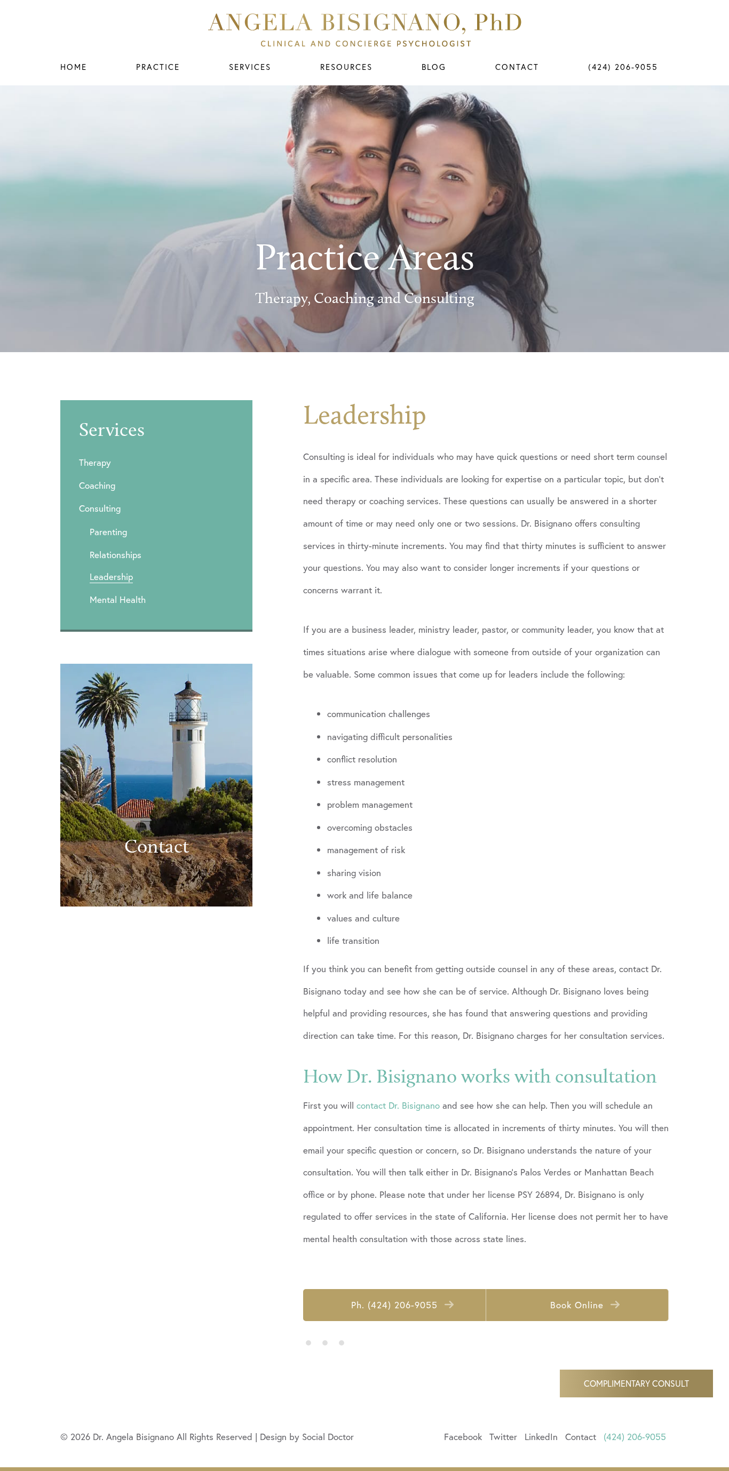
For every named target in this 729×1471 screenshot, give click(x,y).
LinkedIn (541, 1436)
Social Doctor (328, 1436)
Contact (517, 66)
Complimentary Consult (636, 1383)
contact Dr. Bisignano (398, 1105)
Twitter (503, 1436)
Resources (346, 66)
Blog (434, 66)
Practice (158, 66)
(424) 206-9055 (623, 66)
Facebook (463, 1436)
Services (250, 66)
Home (73, 66)
